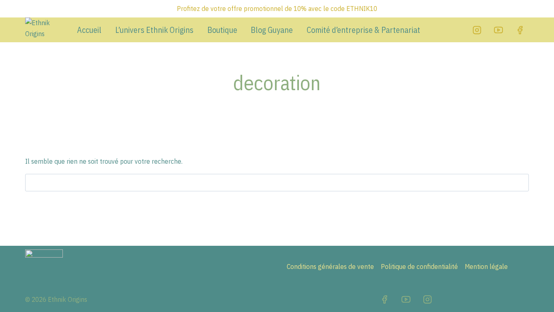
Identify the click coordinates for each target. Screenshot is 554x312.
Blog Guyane (272, 30)
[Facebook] (520, 30)
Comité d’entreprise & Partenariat (363, 30)
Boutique (222, 30)
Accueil (89, 30)
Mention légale (486, 266)
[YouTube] (498, 30)
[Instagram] (477, 30)
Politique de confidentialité (419, 266)
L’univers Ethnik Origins (154, 30)
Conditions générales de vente (330, 266)
